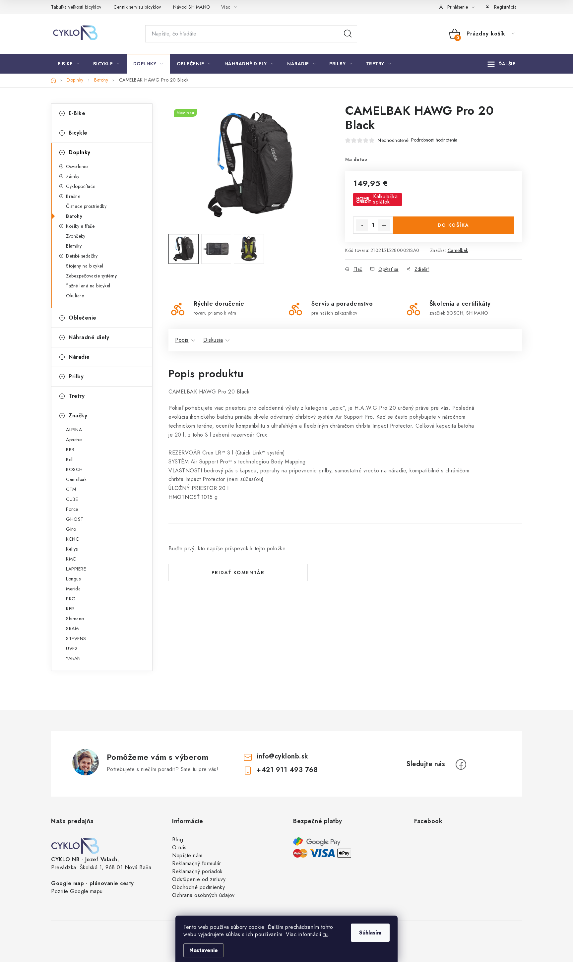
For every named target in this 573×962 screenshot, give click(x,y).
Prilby (76, 376)
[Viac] (501, 64)
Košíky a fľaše (80, 226)
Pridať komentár (238, 572)
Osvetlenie (77, 166)
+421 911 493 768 (287, 770)
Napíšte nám (187, 855)
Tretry (77, 396)
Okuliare (75, 295)
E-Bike (77, 113)
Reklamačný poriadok (197, 871)
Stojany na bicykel (84, 266)
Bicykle (78, 133)
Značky (78, 415)
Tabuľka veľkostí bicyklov (76, 7)
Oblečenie (82, 318)
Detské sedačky (81, 256)
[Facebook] (461, 764)
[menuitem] (68, 64)
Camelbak (458, 250)
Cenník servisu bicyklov (137, 7)
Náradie (79, 357)
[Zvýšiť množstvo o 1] (384, 225)
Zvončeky (75, 236)
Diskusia (213, 340)
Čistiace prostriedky (86, 206)
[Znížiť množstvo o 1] (362, 225)
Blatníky (74, 246)
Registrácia (505, 7)
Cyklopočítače (81, 186)
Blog (177, 839)
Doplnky (80, 152)
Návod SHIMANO (192, 7)
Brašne (73, 196)
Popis (182, 340)
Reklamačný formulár (196, 863)
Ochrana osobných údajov (203, 895)
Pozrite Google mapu (77, 891)
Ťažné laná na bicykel (88, 285)
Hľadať (348, 33)
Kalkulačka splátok (385, 199)
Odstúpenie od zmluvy (198, 879)
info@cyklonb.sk (282, 756)
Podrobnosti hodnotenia (434, 140)
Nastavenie (203, 950)
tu (325, 934)
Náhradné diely (89, 337)
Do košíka (453, 225)
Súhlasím (370, 932)
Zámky (73, 176)
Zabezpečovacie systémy (91, 275)
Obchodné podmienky (198, 887)
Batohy (74, 216)
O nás (179, 847)
